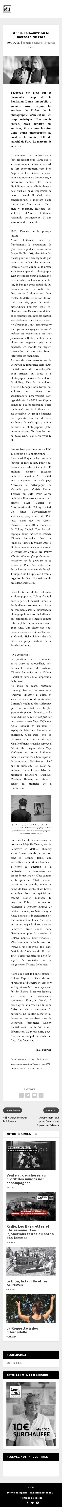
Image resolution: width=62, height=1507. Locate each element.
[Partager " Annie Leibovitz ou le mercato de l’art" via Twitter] (27, 1095)
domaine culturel (32, 43)
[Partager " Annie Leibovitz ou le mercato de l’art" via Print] (41, 1095)
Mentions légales (17, 1493)
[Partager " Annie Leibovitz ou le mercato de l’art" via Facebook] (21, 1095)
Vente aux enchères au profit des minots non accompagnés (26, 1179)
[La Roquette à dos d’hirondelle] (31, 1308)
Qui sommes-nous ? (41, 1493)
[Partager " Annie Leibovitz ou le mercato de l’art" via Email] (34, 1095)
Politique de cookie (31, 1498)
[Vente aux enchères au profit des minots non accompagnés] (31, 1155)
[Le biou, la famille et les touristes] (31, 1261)
